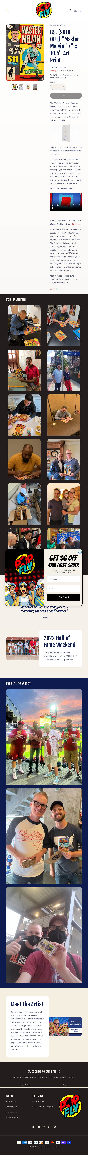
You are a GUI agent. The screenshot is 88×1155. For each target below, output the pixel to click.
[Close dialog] (80, 551)
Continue (63, 597)
